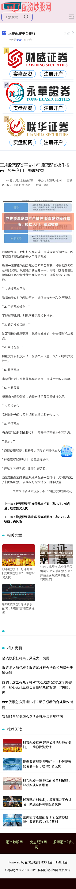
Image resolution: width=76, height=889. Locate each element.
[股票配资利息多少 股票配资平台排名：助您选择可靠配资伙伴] (12, 801)
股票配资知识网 (47, 870)
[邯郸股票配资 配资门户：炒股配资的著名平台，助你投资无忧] (12, 764)
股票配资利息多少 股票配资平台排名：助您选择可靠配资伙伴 (47, 801)
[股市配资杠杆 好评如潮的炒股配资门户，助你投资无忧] (18, 555)
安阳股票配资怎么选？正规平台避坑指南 (32, 716)
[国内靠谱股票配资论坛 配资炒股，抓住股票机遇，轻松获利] (12, 820)
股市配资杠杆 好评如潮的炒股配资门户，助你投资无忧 (47, 744)
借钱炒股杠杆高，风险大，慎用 (25, 657)
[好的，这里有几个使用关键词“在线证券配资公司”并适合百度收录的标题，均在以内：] (56, 554)
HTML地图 (60, 862)
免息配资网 (38, 841)
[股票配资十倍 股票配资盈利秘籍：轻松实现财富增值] (12, 783)
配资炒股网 (14, 841)
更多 (67, 33)
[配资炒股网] (26, 7)
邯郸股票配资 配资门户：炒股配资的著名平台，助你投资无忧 (47, 763)
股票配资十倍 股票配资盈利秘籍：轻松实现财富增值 (47, 782)
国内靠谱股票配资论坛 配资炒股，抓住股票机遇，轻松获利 (47, 819)
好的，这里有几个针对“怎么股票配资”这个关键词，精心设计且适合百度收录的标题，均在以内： (37, 687)
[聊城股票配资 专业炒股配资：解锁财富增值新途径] (18, 592)
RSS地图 (47, 862)
